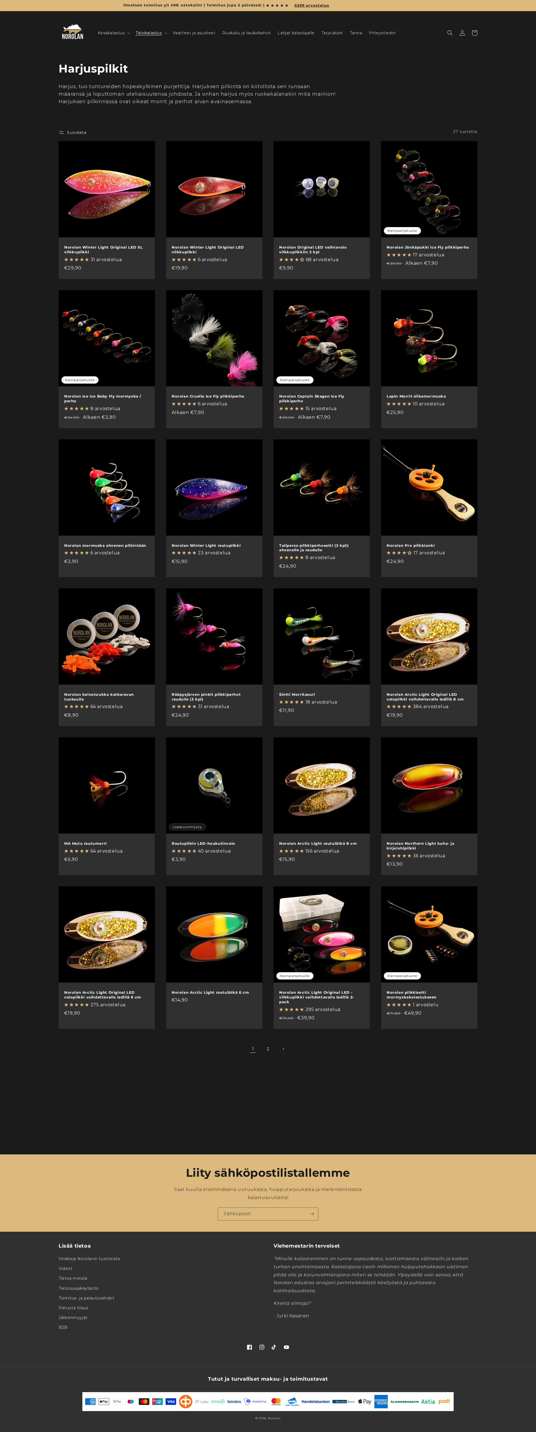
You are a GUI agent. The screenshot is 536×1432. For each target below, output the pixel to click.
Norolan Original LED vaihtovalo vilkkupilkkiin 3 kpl (313, 249)
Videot (66, 1268)
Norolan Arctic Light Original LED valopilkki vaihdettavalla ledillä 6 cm (102, 994)
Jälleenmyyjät (73, 1317)
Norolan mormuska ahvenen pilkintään (105, 545)
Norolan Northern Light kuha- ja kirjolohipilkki (420, 845)
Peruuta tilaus (73, 1307)
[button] (113, 33)
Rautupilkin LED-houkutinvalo (203, 843)
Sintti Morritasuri (297, 694)
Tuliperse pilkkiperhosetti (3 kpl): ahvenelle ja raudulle (314, 547)
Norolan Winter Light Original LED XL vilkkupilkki (103, 249)
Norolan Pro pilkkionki (411, 545)
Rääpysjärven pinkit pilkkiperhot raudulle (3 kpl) (206, 696)
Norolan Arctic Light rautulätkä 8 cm (318, 843)
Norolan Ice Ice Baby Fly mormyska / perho (102, 398)
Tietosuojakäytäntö (79, 1288)
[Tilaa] (312, 1214)
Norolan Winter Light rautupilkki (206, 545)
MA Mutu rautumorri (85, 843)
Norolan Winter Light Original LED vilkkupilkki (208, 249)
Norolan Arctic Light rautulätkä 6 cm (210, 992)
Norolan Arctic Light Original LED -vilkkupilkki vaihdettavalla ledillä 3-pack (316, 997)
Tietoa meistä (73, 1278)
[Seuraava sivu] (283, 1049)
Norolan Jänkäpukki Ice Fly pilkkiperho (428, 247)
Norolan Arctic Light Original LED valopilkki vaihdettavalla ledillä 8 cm (425, 696)
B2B (63, 1327)
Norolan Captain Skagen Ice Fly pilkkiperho (311, 398)
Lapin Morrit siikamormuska (416, 396)
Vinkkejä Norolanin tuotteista (89, 1258)
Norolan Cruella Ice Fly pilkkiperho (208, 396)
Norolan (274, 1418)
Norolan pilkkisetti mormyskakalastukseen (412, 994)
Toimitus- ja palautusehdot (86, 1298)
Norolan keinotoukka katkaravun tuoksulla (99, 696)
